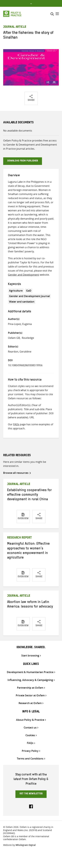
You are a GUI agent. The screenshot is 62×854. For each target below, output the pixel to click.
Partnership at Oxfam (30, 687)
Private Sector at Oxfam (30, 695)
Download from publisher (22, 161)
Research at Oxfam (30, 703)
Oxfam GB (14, 338)
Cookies (30, 735)
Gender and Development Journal (29, 296)
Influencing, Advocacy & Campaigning (30, 680)
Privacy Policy (30, 750)
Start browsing (30, 655)
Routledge (28, 338)
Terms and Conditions (30, 758)
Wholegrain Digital (26, 844)
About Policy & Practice (30, 719)
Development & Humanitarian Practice (30, 672)
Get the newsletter (31, 794)
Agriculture (16, 290)
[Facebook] (31, 806)
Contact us (30, 727)
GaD (28, 290)
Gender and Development (23, 274)
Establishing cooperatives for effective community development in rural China (29, 495)
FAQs (16, 424)
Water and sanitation (21, 301)
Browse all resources (15, 473)
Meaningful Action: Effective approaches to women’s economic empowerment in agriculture (28, 551)
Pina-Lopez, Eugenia (20, 324)
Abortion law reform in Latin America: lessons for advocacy (30, 605)
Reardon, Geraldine (19, 351)
